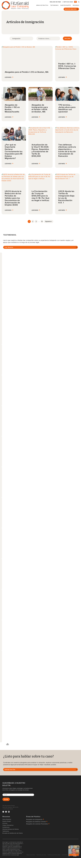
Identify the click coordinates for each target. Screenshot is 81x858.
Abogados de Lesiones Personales (37, 824)
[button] (7, 744)
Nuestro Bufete (65, 5)
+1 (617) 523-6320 (67, 2)
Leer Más (8, 77)
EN (75, 2)
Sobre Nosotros (6, 819)
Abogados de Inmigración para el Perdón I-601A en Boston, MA (40, 108)
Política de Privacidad (54, 854)
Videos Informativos (7, 825)
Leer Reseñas (9, 247)
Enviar (6, 799)
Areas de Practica (42, 5)
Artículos (4, 823)
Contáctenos (5, 827)
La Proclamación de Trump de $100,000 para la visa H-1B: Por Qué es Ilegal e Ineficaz (40, 195)
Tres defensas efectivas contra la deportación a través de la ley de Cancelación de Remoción (67, 150)
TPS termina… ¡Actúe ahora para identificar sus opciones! (66, 108)
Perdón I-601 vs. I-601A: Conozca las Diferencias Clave (67, 66)
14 (42, 221)
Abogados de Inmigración (34, 819)
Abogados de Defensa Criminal (36, 821)
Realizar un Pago (55, 2)
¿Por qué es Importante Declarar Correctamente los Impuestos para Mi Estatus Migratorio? (13, 152)
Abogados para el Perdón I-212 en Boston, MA (26, 72)
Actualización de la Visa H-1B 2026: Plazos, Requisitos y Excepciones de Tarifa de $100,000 (40, 150)
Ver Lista (67, 38)
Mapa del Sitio (31, 854)
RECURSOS (76, 5)
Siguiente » (48, 221)
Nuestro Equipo (6, 821)
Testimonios (54, 5)
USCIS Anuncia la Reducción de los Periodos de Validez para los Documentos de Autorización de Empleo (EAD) (13, 198)
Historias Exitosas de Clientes (10, 829)
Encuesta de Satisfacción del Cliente (12, 833)
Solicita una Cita (70, 9)
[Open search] (78, 2)
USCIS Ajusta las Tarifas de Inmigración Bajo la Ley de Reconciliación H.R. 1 (66, 197)
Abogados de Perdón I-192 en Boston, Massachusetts (12, 108)
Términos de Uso (41, 854)
